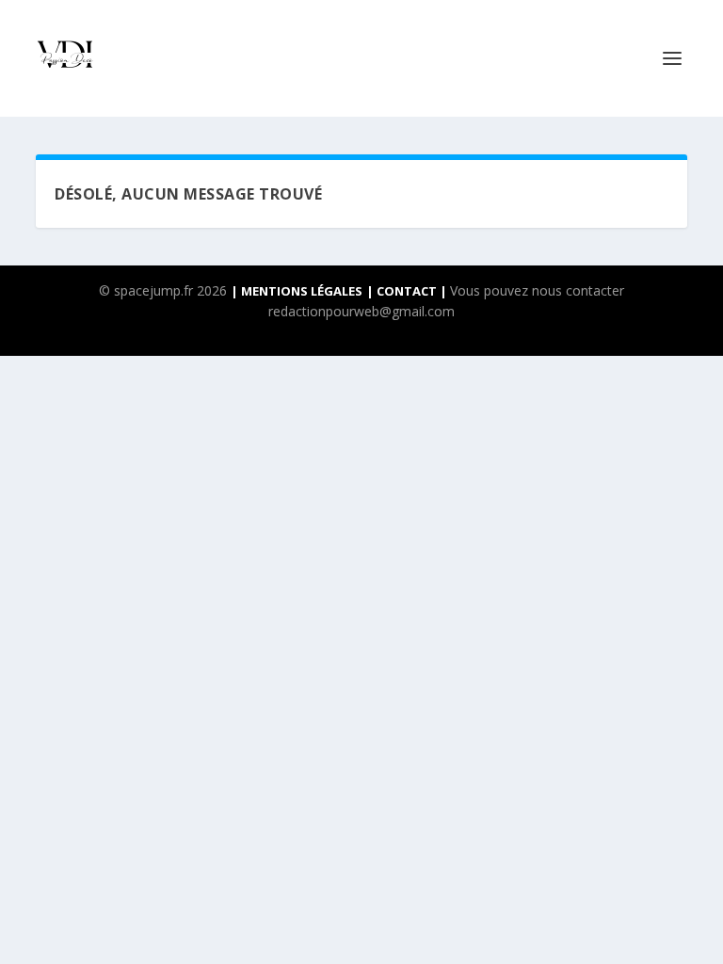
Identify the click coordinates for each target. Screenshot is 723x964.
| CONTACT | (408, 290)
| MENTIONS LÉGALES (296, 290)
